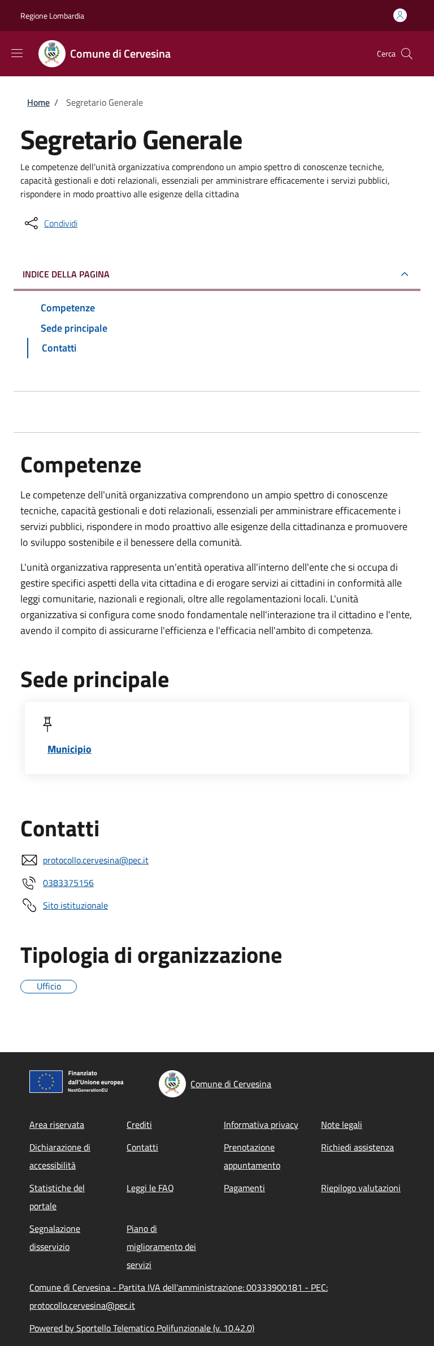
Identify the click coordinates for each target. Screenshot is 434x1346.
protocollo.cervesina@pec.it (96, 860)
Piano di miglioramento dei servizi (161, 1246)
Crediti (139, 1124)
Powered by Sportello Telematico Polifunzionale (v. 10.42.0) (141, 1328)
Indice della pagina (66, 274)
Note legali (341, 1124)
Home (38, 102)
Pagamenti (244, 1188)
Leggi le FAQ (150, 1188)
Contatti (142, 1147)
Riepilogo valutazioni (361, 1188)
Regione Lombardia (52, 15)
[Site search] (407, 53)
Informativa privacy (261, 1124)
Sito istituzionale (75, 905)
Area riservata (56, 1124)
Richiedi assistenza (357, 1147)
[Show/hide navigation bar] (17, 53)
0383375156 (68, 882)
